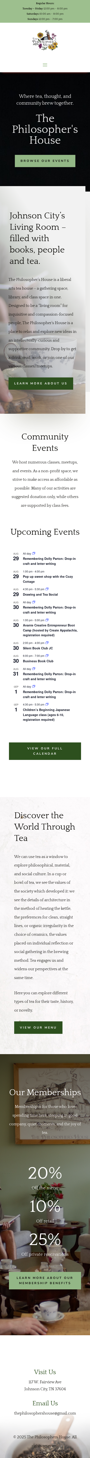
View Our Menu (38, 1028)
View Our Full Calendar (45, 751)
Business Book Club (38, 661)
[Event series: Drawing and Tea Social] (46, 589)
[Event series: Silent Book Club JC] (46, 643)
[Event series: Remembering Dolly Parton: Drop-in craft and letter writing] (33, 553)
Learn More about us (41, 383)
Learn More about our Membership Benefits (45, 1280)
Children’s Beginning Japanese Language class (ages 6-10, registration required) (46, 714)
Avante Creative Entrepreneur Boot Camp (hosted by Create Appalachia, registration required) (50, 630)
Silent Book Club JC (38, 648)
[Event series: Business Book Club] (46, 655)
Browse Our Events (45, 161)
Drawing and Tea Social (40, 594)
